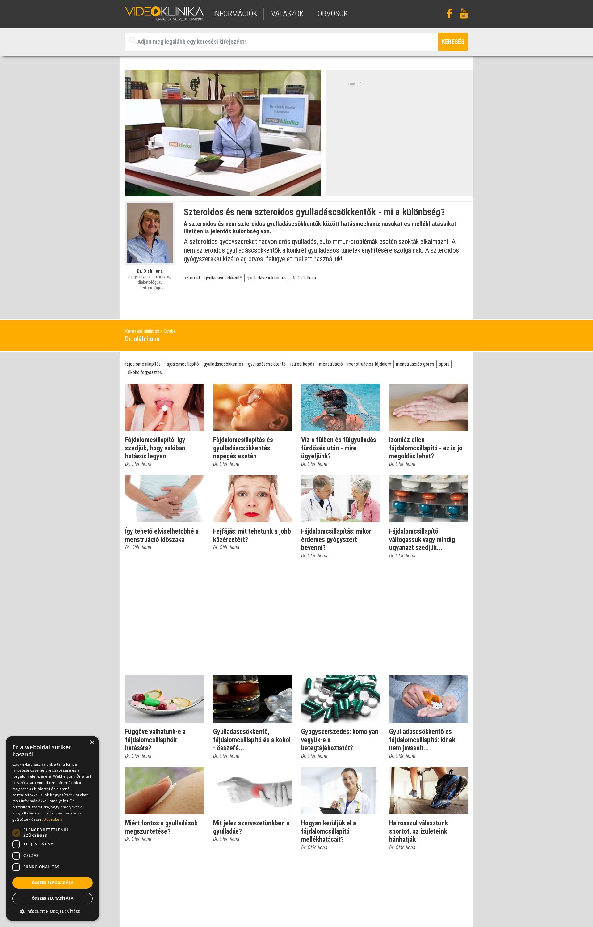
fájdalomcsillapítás (143, 364)
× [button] (92, 742)
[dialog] (52, 828)
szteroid (192, 278)
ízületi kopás (302, 364)
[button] (52, 911)
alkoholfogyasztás (144, 372)
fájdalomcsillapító (182, 364)
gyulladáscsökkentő (223, 278)
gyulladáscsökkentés (267, 278)
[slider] (222, 191)
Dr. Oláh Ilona (303, 278)
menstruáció (331, 364)
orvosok (333, 13)
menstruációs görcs (415, 364)
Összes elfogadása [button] (53, 882)
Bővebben (52, 819)
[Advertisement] (399, 130)
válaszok (287, 13)
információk (235, 13)
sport (444, 364)
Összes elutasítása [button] (52, 898)
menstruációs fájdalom (369, 364)
